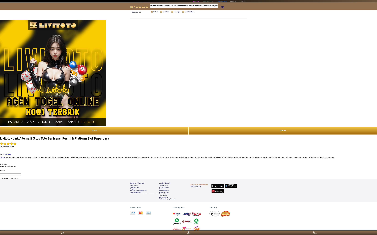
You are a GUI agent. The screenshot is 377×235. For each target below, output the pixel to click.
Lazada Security (163, 197)
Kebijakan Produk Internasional (138, 190)
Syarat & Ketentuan (164, 190)
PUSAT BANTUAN (222, 1)
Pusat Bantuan (134, 185)
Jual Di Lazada (163, 195)
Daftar (188, 234)
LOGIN (94, 130)
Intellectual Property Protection (167, 199)
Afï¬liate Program (164, 187)
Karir (160, 189)
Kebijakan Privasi (164, 192)
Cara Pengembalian (135, 192)
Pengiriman (133, 189)
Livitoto (8, 154)
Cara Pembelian (134, 187)
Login (62, 234)
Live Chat (314, 234)
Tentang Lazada (163, 185)
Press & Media (163, 194)
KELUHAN (196, 1)
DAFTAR (283, 130)
